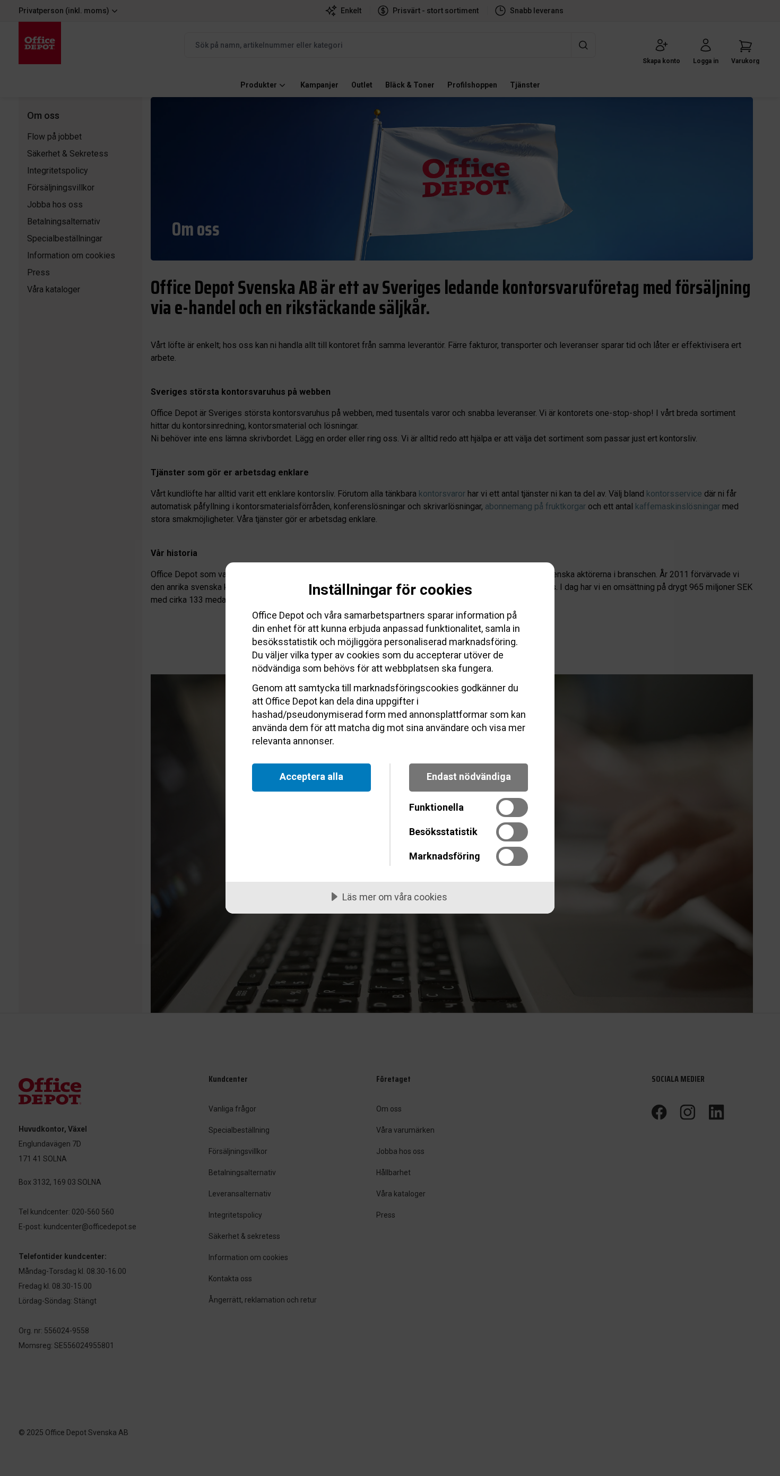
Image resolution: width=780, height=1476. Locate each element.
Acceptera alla (311, 776)
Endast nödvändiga (469, 776)
